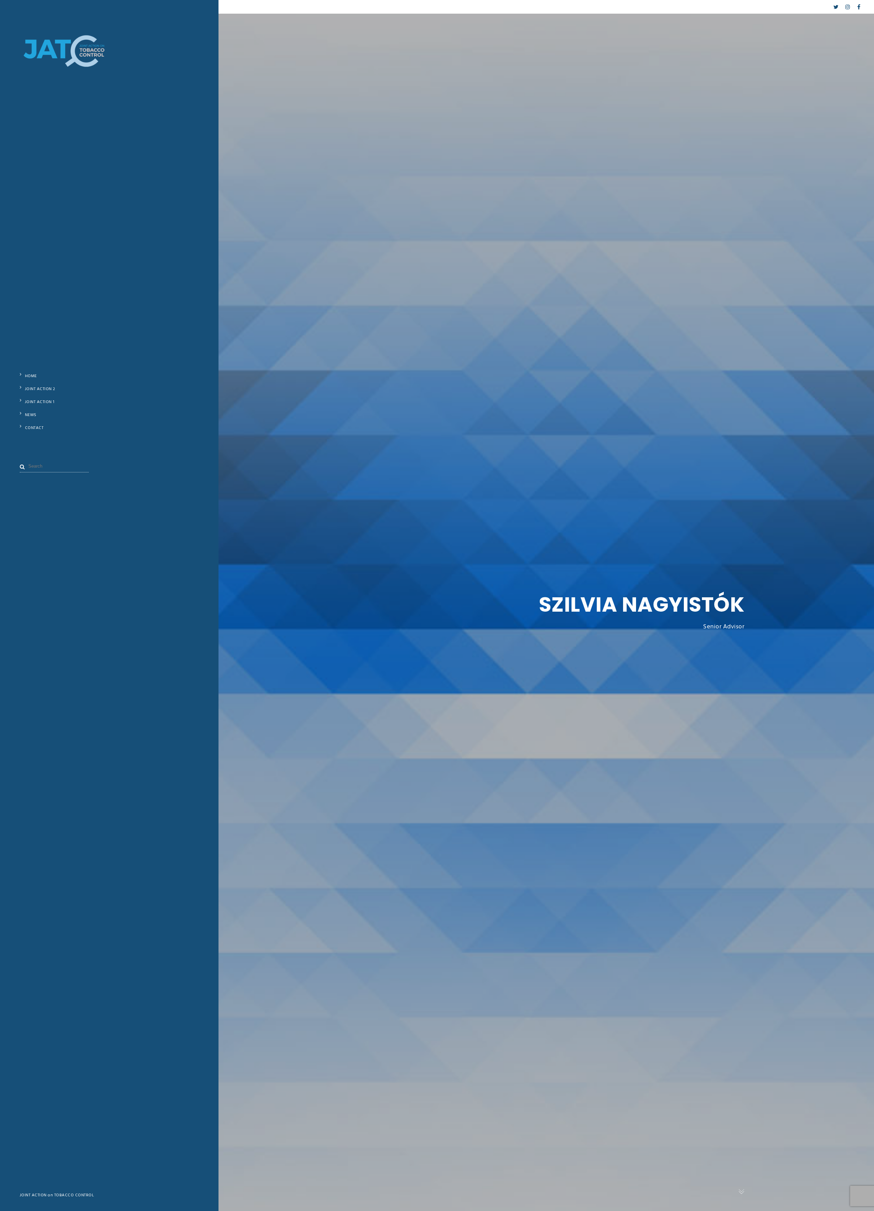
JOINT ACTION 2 (40, 389)
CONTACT (34, 428)
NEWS (31, 415)
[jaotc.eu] (64, 63)
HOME (31, 376)
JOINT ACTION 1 (40, 402)
